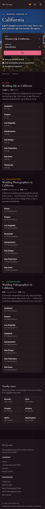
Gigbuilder (6, 482)
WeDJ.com (5, 74)
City (6, 36)
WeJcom (7, 4)
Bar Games (6, 495)
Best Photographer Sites (11, 488)
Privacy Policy (7, 471)
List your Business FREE (11, 465)
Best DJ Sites (7, 485)
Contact (5, 468)
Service (8, 44)
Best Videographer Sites (11, 491)
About (4, 462)
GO (22, 53)
